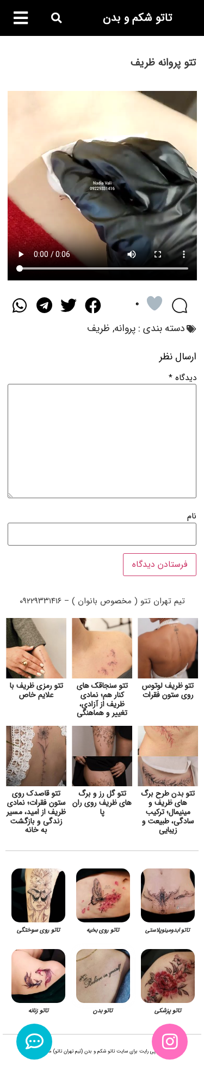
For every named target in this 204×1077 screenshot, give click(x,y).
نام (191, 516)
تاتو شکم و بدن (137, 17)
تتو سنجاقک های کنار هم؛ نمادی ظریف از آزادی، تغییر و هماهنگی (102, 699)
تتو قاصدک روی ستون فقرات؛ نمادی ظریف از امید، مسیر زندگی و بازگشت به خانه (36, 811)
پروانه (124, 328)
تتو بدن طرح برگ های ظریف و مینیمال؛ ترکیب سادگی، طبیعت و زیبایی (168, 811)
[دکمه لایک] (154, 303)
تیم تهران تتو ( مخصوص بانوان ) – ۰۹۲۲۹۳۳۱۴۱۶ (102, 601)
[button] (56, 18)
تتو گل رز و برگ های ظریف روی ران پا (102, 802)
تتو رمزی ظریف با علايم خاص (36, 690)
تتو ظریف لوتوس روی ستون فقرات (168, 690)
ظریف (98, 328)
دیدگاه (182, 378)
